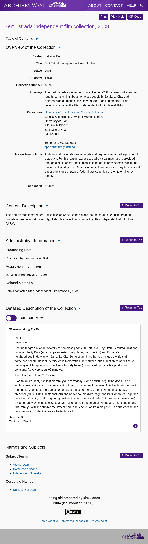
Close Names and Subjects (49, 447)
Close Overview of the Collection (59, 48)
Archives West (24, 5)
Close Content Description (47, 206)
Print (103, 16)
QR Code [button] (135, 16)
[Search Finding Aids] (141, 5)
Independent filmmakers (28, 473)
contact (114, 5)
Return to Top (133, 205)
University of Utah (24, 489)
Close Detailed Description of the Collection (79, 309)
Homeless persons (25, 469)
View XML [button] (117, 16)
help (131, 5)
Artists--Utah (21, 464)
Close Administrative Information (59, 241)
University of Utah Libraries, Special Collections (75, 112)
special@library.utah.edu (61, 147)
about (94, 5)
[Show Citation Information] (135, 426)
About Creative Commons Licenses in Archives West (73, 521)
